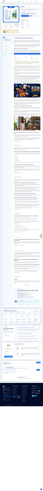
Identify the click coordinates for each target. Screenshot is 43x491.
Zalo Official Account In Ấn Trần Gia (8, 396)
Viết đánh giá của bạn (8, 356)
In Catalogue (36, 319)
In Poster (11, 319)
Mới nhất (7, 372)
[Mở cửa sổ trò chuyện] (41, 489)
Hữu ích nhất (14, 372)
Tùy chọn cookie (24, 394)
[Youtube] (5, 400)
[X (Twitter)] (8, 400)
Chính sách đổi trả (24, 390)
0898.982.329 (18, 397)
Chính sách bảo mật (24, 392)
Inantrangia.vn (3, 3)
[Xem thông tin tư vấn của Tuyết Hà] (41, 235)
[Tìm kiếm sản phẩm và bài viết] (34, 1)
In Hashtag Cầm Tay (18, 319)
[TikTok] (7, 400)
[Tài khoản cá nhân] (37, 1)
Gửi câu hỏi (39, 362)
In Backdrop (23, 319)
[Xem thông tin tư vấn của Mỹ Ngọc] (41, 236)
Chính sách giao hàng (24, 391)
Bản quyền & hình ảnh (24, 393)
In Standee (29, 319)
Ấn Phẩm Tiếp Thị (8, 3)
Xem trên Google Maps (6, 394)
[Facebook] (3, 400)
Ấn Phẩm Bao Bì (14, 393)
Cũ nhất (10, 372)
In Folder (5, 319)
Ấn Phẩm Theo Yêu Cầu (15, 391)
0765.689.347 (19, 396)
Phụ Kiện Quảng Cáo (14, 392)
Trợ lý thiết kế (23, 401)
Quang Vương (21, 300)
